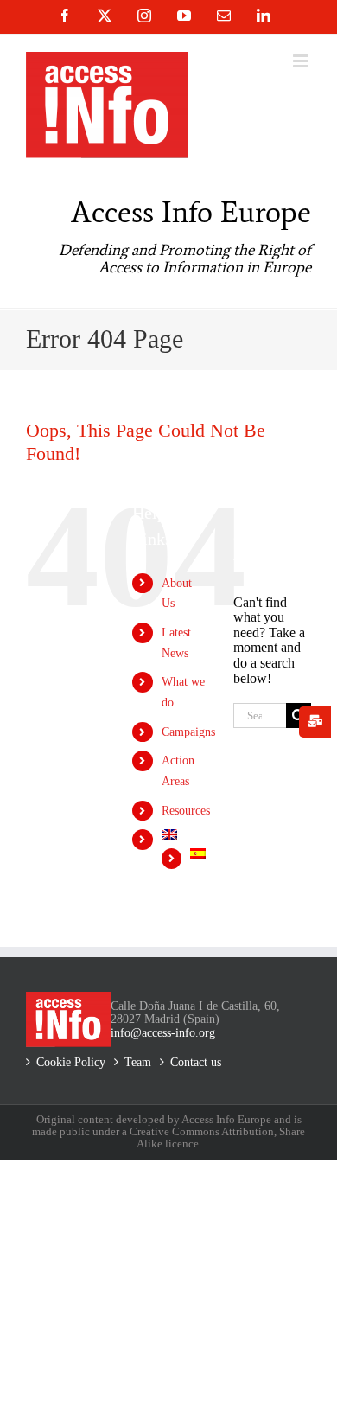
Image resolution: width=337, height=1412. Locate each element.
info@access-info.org (163, 1032)
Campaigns (188, 731)
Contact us (195, 1062)
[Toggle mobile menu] (302, 61)
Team (137, 1062)
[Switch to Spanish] (198, 853)
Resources (186, 810)
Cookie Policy (70, 1062)
